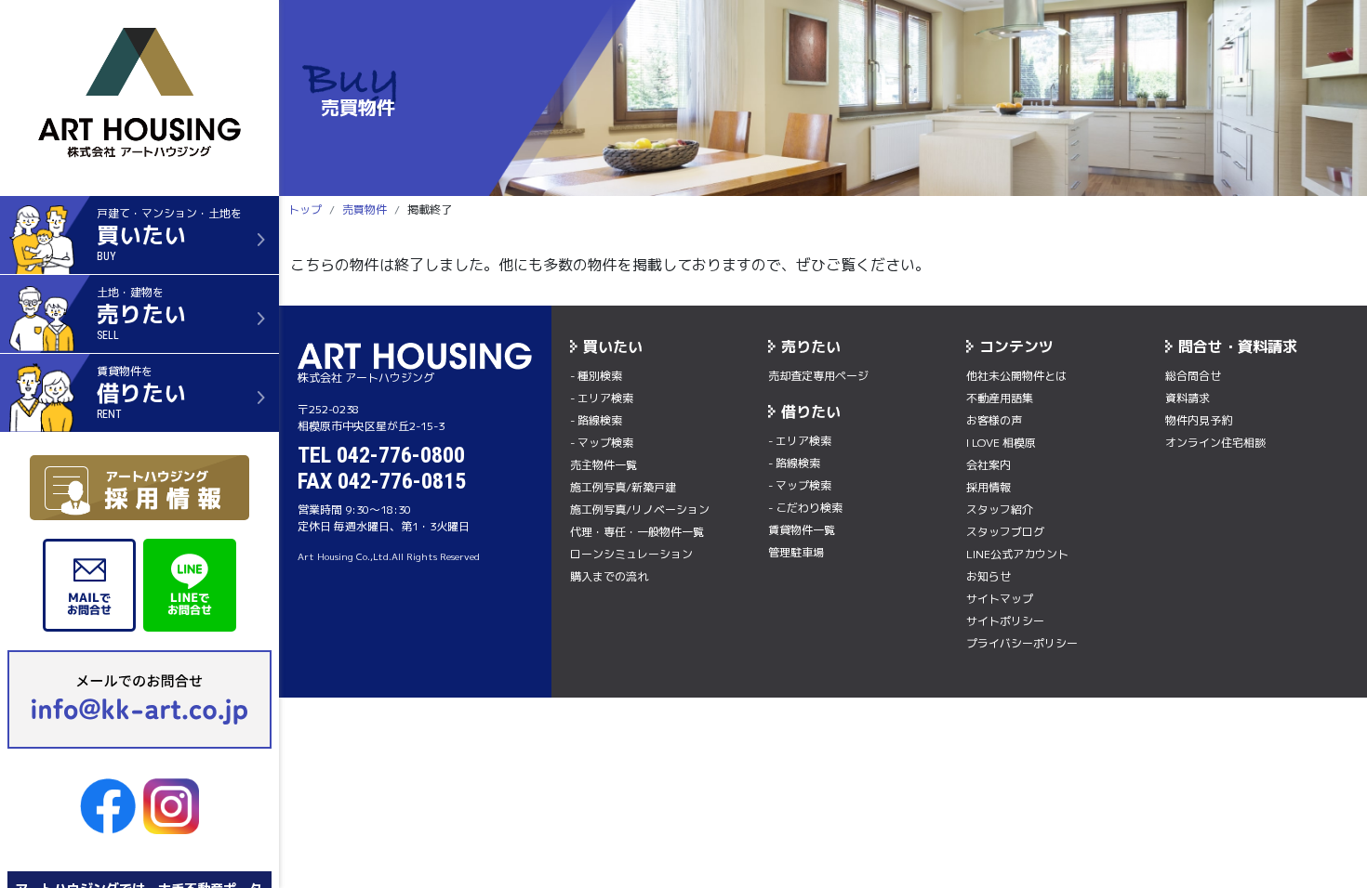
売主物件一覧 (603, 465)
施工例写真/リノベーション (640, 509)
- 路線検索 (596, 420)
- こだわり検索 (805, 508)
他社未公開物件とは (1016, 376)
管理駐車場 (796, 552)
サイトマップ (999, 599)
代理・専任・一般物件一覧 (637, 532)
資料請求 (1187, 398)
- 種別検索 (596, 376)
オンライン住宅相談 (1215, 443)
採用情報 (988, 487)
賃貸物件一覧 (801, 530)
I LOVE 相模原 (1001, 443)
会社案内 (988, 465)
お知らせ (988, 576)
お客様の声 (994, 420)
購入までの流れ (609, 576)
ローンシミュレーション (631, 554)
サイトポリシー (1005, 621)
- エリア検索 (601, 398)
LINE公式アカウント (1017, 554)
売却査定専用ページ (818, 376)
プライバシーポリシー (1022, 643)
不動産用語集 (999, 398)
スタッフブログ (1005, 532)
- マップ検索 (601, 443)
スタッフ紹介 (999, 509)
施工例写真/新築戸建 (623, 487)
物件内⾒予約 (1198, 420)
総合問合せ (1193, 376)
